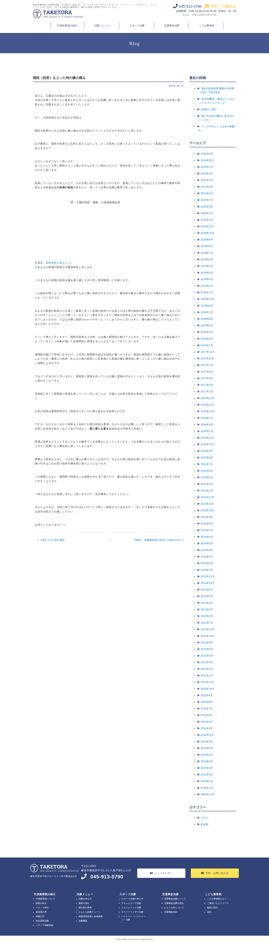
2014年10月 (207, 510)
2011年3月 (207, 728)
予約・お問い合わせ (217, 873)
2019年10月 (207, 233)
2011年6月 (207, 715)
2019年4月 (207, 272)
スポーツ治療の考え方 (132, 899)
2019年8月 (207, 246)
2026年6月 (207, 153)
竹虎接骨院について (45, 899)
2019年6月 (207, 259)
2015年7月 (207, 464)
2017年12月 (207, 351)
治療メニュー (102, 25)
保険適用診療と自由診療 (91, 916)
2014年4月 (207, 550)
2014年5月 (207, 543)
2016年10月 (207, 411)
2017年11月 (207, 358)
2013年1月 (207, 622)
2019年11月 (207, 226)
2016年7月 (207, 417)
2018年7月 (207, 312)
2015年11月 (207, 437)
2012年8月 (207, 642)
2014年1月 (207, 569)
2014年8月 (207, 523)
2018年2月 (207, 338)
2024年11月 (207, 160)
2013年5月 (207, 596)
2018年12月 (207, 299)
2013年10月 (207, 583)
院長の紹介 (41, 903)
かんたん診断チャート (89, 912)
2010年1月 (207, 787)
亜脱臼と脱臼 (209, 109)
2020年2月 (207, 213)
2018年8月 (207, 305)
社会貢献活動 (42, 921)
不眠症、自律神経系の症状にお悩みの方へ (158, 539)
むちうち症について (174, 907)
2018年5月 (207, 325)
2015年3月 (207, 484)
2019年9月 (207, 239)
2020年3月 (207, 206)
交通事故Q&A (171, 912)
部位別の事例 (85, 907)
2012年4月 (207, 655)
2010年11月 (207, 734)
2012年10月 (207, 635)
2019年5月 (207, 266)
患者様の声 (41, 912)
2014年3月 (207, 556)
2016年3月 (207, 424)
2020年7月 (207, 200)
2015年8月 (207, 457)
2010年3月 (207, 774)
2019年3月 (207, 279)
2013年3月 (207, 609)
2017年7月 (207, 365)
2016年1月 (207, 431)
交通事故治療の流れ (174, 903)
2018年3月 (207, 332)
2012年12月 (207, 629)
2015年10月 (207, 444)
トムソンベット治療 (131, 907)
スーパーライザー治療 (132, 912)
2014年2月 (207, 563)
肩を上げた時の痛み (53, 539)
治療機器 (83, 921)
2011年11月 (207, 682)
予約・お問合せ (223, 6)
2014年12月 (207, 497)
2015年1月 (207, 490)
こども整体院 (206, 25)
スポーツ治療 (137, 25)
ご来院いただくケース (218, 903)
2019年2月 (207, 285)
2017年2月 (207, 384)
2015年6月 (207, 470)
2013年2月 (207, 616)
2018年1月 (207, 345)
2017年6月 (207, 371)
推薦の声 (40, 916)
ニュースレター (164, 873)
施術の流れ (84, 903)
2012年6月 (207, 649)
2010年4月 (207, 768)
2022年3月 (207, 186)
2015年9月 (207, 450)
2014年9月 (207, 517)
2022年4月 (207, 180)
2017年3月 (207, 378)
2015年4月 (207, 477)
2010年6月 (207, 754)
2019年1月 (207, 292)
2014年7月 (207, 530)
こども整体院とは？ (217, 899)
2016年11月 (207, 404)
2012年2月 (207, 668)
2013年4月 (207, 602)
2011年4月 (207, 721)
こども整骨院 (213, 894)
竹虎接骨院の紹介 (67, 25)
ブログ (204, 817)
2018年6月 (207, 318)
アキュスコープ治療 (131, 903)
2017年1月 (207, 391)
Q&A (209, 912)
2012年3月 (207, 662)
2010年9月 (207, 741)
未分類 (204, 824)
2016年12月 (207, 398)
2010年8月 (207, 748)
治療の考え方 (85, 899)
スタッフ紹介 (42, 907)
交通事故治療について (175, 899)
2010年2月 (207, 781)
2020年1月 (207, 219)
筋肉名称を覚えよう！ (59, 262)
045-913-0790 (106, 877)
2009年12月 (207, 794)
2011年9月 (207, 695)
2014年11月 (207, 503)
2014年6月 (207, 536)
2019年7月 (207, 252)
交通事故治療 (171, 25)
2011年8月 (207, 701)
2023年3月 (207, 173)
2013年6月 (207, 589)
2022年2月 (207, 193)
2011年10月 (207, 688)
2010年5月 (207, 761)
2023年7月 (207, 166)
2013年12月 (207, 576)
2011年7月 (207, 708)
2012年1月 (207, 675)
